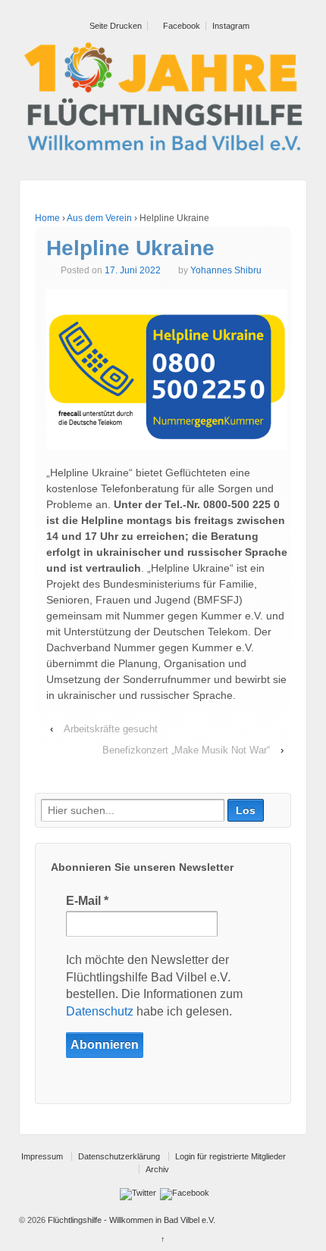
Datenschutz (99, 1011)
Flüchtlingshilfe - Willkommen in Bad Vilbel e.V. (130, 1219)
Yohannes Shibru (226, 270)
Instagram (230, 25)
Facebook (180, 25)
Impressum (42, 1156)
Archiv (157, 1169)
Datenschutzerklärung (119, 1156)
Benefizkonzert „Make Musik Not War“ (186, 750)
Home (47, 218)
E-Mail (87, 900)
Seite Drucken (114, 25)
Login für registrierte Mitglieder (230, 1156)
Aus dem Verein (99, 218)
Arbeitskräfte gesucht (111, 729)
